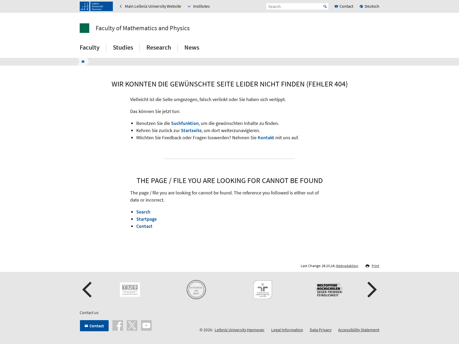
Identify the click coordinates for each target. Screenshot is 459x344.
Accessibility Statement (358, 329)
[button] (88, 290)
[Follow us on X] (132, 325)
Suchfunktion (185, 123)
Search (143, 212)
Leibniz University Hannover (240, 329)
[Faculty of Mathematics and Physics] (81, 61)
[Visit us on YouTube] (146, 325)
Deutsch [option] (372, 6)
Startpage (146, 219)
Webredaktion (347, 265)
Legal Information (287, 329)
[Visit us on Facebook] (117, 325)
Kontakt (266, 137)
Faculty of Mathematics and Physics (143, 28)
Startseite (191, 130)
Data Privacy (321, 329)
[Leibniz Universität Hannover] (96, 6)
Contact (144, 226)
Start (325, 6)
